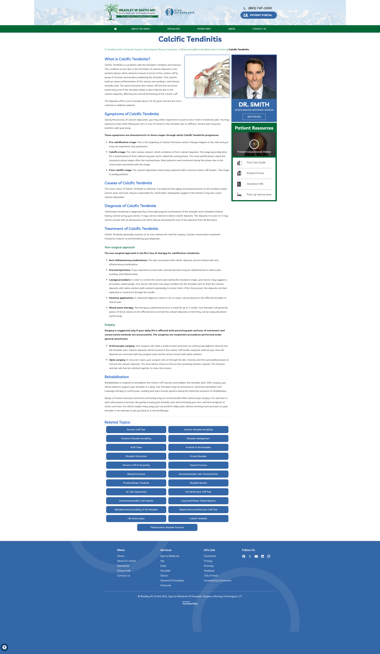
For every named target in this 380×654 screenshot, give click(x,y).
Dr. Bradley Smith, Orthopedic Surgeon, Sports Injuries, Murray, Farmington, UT (143, 49)
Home (120, 556)
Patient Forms (255, 173)
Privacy (208, 560)
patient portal (261, 15)
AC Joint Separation (136, 491)
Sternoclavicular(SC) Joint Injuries (136, 500)
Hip (162, 560)
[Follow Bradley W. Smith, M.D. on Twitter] (250, 556)
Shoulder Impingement (198, 438)
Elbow (164, 575)
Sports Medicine (169, 556)
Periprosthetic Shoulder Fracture (167, 527)
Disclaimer (210, 556)
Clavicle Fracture (198, 465)
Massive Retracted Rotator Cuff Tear (198, 509)
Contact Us (259, 28)
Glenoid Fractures (136, 474)
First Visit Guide (256, 162)
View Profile (254, 116)
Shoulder (200, 49)
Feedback (209, 570)
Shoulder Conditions (217, 49)
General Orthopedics (172, 580)
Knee (163, 565)
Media (231, 28)
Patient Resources (254, 128)
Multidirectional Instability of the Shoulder (136, 509)
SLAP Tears (136, 447)
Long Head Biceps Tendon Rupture (198, 500)
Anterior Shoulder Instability (198, 429)
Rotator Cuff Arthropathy (136, 465)
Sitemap (209, 565)
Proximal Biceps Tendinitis (136, 482)
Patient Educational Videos (254, 151)
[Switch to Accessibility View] (4, 647)
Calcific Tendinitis (198, 518)
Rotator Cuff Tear (136, 429)
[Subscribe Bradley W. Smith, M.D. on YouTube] (256, 556)
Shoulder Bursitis (198, 482)
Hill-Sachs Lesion (136, 518)
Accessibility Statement (218, 580)
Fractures (165, 585)
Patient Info (204, 28)
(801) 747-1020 (260, 8)
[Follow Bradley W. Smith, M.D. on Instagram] (268, 556)
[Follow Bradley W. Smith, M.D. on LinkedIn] (262, 556)
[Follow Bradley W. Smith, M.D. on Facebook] (244, 556)
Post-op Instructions (259, 194)
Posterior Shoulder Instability (136, 438)
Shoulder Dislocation (136, 456)
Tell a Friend (211, 575)
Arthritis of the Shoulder (198, 447)
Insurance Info (255, 183)
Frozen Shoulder (198, 456)
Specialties (173, 28)
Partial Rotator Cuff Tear (198, 491)
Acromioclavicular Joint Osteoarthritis (198, 474)
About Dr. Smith (140, 28)
